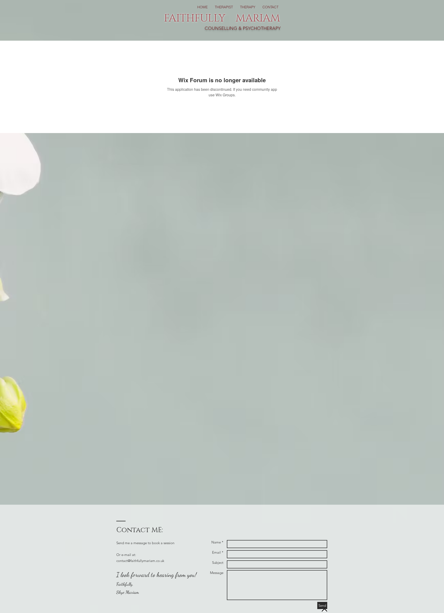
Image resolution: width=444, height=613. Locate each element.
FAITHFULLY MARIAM (222, 18)
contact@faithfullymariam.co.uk (140, 560)
